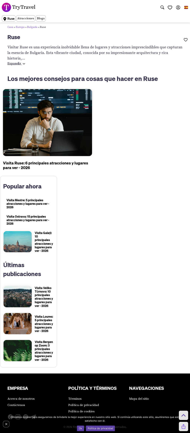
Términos (75, 399)
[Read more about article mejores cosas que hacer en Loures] (18, 323)
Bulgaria (32, 27)
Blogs (41, 18)
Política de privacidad (83, 405)
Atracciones (25, 18)
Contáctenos (16, 405)
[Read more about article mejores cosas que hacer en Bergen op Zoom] (18, 350)
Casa (10, 27)
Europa (20, 27)
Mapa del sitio (139, 399)
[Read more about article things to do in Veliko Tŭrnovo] (18, 296)
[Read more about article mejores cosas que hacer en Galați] (18, 241)
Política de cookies (81, 411)
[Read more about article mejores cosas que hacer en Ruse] (47, 122)
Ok (80, 428)
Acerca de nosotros (21, 399)
